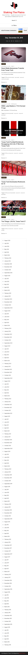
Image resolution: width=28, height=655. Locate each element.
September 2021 (8, 413)
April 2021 (6, 428)
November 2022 (8, 372)
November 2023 (8, 337)
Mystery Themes (22, 653)
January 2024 (7, 331)
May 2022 (6, 389)
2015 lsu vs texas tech (9, 153)
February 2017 (7, 574)
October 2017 (7, 551)
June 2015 (6, 633)
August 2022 (7, 381)
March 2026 (7, 255)
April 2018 (6, 533)
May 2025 (6, 284)
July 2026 (6, 243)
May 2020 (6, 460)
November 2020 (8, 442)
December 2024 (8, 299)
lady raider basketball (9, 113)
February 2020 (7, 469)
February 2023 (7, 363)
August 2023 (7, 346)
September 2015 (8, 624)
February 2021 (7, 433)
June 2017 (6, 562)
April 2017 (6, 568)
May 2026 (6, 249)
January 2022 (7, 401)
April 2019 (6, 498)
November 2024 (8, 302)
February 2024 (7, 328)
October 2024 (7, 305)
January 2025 (7, 296)
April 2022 (6, 392)
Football (3, 63)
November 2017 (8, 548)
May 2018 (6, 530)
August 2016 (7, 592)
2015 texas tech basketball (10, 192)
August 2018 (7, 521)
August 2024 (7, 310)
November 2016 (8, 583)
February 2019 (7, 504)
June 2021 (6, 422)
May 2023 (6, 354)
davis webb (17, 77)
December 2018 (8, 510)
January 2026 (7, 261)
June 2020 (6, 457)
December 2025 (8, 264)
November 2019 (8, 477)
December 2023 (8, 334)
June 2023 (6, 351)
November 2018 (8, 513)
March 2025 (7, 290)
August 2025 (7, 275)
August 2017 (7, 556)
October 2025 (7, 269)
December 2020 (8, 439)
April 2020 (6, 463)
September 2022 (8, 378)
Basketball (4, 101)
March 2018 (7, 536)
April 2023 (6, 357)
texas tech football (5, 79)
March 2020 (7, 466)
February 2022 (7, 398)
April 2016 (6, 603)
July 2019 (6, 489)
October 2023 (7, 340)
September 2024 (8, 307)
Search (13, 20)
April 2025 (6, 287)
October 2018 (7, 515)
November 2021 (8, 407)
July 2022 (6, 384)
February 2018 (7, 539)
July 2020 (6, 454)
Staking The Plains (14, 12)
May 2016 (6, 600)
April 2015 (6, 639)
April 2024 (6, 322)
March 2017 (7, 571)
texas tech (22, 77)
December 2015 (8, 615)
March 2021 (7, 431)
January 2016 (7, 612)
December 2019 (8, 474)
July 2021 (6, 419)
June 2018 (6, 527)
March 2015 (7, 641)
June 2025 (6, 281)
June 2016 (6, 598)
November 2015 (8, 618)
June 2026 (6, 246)
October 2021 (7, 410)
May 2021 (6, 425)
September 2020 (8, 448)
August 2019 (7, 486)
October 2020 (7, 445)
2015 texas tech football (9, 77)
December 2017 (8, 545)
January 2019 (7, 507)
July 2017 (6, 559)
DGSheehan (14, 104)
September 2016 (8, 589)
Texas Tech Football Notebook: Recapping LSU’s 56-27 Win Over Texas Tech (12, 144)
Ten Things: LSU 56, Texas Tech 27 (13, 221)
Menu (15, 25)
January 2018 (7, 542)
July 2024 (6, 313)
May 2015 (6, 636)
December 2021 (8, 404)
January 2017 (7, 577)
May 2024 (6, 319)
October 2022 (7, 375)
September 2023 (8, 343)
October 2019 (7, 480)
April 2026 (6, 252)
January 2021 (7, 436)
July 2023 (6, 348)
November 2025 (8, 266)
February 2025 (7, 293)
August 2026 (7, 240)
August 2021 (7, 416)
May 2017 (6, 565)
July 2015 (6, 630)
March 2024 (7, 325)
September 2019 (8, 483)
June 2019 (6, 492)
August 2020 (7, 451)
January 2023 (7, 366)
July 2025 (6, 278)
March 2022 (7, 395)
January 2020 (7, 472)
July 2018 (6, 524)
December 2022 (8, 369)
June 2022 (6, 387)
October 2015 (7, 621)
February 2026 (7, 258)
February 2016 (7, 609)
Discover (3, 82)
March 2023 (7, 360)
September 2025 (8, 272)
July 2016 (6, 595)
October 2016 (7, 586)
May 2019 (6, 495)
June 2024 (6, 316)
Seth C (12, 66)
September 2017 (8, 554)
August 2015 (7, 627)
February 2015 (7, 644)
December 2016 (8, 580)
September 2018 (8, 518)
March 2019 (7, 501)
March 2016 (7, 606)
